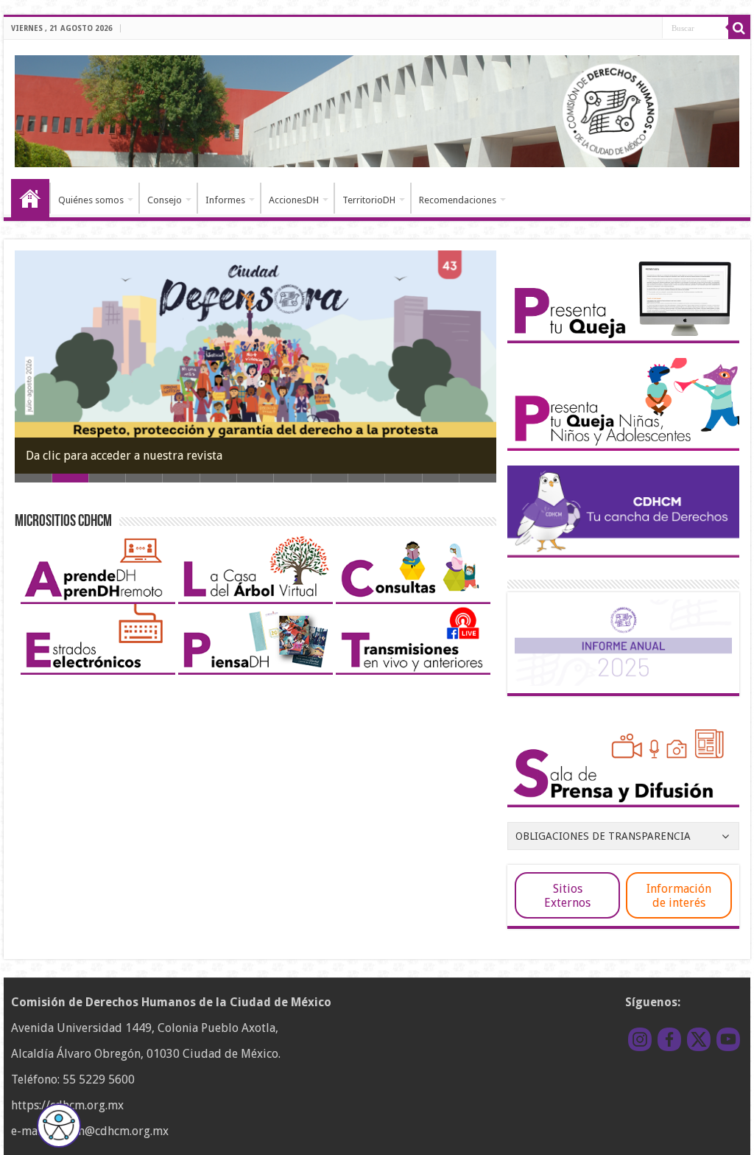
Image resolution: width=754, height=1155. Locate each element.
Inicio (30, 198)
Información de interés (678, 896)
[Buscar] (739, 28)
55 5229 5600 (99, 1079)
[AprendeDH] (98, 568)
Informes (225, 200)
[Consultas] (413, 568)
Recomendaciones (457, 200)
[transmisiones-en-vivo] (413, 639)
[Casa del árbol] (255, 568)
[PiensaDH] (255, 639)
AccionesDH (294, 200)
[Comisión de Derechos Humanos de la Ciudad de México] (377, 109)
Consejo (164, 200)
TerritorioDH (368, 200)
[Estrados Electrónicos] (98, 639)
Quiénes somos (91, 200)
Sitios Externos (567, 896)
